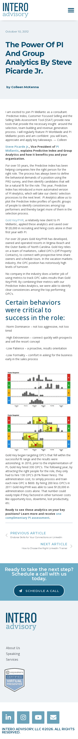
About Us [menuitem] (13, 648)
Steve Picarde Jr (16, 146)
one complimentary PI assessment (33, 516)
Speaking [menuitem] (13, 654)
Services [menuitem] (12, 659)
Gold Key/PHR (14, 220)
